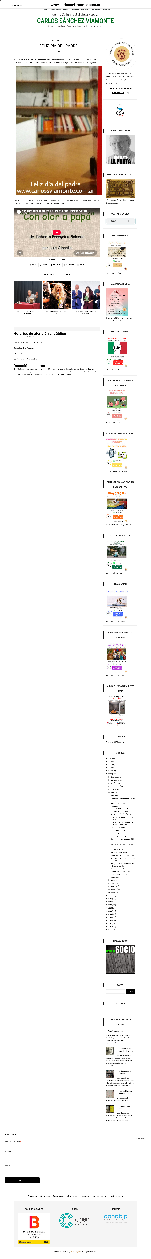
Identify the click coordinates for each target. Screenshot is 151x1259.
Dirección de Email (13, 1141)
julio (112, 793)
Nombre (8, 1152)
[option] (28, 299)
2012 (110, 920)
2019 (110, 899)
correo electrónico (63, 375)
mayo (113, 880)
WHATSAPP (70, 265)
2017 (110, 905)
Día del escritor (117, 850)
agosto (113, 789)
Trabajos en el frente (119, 836)
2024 (110, 765)
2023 (110, 768)
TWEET (44, 265)
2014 (110, 914)
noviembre (115, 780)
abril (112, 883)
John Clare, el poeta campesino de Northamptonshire (119, 806)
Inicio (46, 10)
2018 (110, 902)
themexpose (76, 1252)
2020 (110, 896)
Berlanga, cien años (119, 853)
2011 (110, 924)
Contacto (96, 10)
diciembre (115, 777)
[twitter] (15, 5)
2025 (110, 762)
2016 (110, 908)
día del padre (56, 40)
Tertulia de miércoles (119, 811)
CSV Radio (85, 10)
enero (113, 893)
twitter (46, 1196)
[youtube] (18, 5)
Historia (75, 10)
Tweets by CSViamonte (115, 742)
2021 (110, 774)
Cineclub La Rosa (99, 1196)
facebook (33, 1196)
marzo (113, 886)
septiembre (115, 786)
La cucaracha (116, 834)
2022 (110, 771)
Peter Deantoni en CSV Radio (122, 856)
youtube (73, 1196)
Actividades (56, 10)
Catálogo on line (117, 1196)
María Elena (115, 877)
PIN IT (82, 265)
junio (113, 796)
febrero (114, 890)
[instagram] (21, 5)
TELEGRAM (56, 265)
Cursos (66, 10)
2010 (110, 927)
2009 (110, 930)
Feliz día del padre (118, 828)
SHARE (34, 265)
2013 (110, 917)
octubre (114, 783)
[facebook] (12, 5)
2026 (110, 758)
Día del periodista (118, 869)
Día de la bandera (118, 831)
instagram (59, 1196)
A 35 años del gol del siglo (121, 814)
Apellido (8, 1165)
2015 (110, 911)
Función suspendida (115, 1031)
